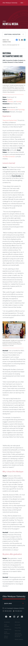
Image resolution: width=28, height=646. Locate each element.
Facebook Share (17, 40)
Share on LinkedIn (24, 40)
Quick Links (8, 603)
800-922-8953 (8, 611)
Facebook (6, 617)
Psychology (21, 110)
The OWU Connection (9, 157)
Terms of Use (17, 631)
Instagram (14, 617)
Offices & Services (6, 637)
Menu (22, 2)
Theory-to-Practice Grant (10, 120)
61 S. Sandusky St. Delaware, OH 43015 (14, 608)
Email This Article (22, 40)
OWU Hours (17, 622)
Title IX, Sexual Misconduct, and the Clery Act (18, 635)
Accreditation (7, 622)
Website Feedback (19, 639)
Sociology (19, 102)
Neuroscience (11, 110)
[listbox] (14, 603)
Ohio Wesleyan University (10, 3)
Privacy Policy (18, 628)
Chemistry (10, 102)
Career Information (6, 625)
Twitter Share (19, 40)
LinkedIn (22, 617)
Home (4, 21)
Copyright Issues (7, 629)
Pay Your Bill (17, 625)
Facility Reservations (7, 632)
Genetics (9, 99)
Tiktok (18, 617)
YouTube (10, 617)
